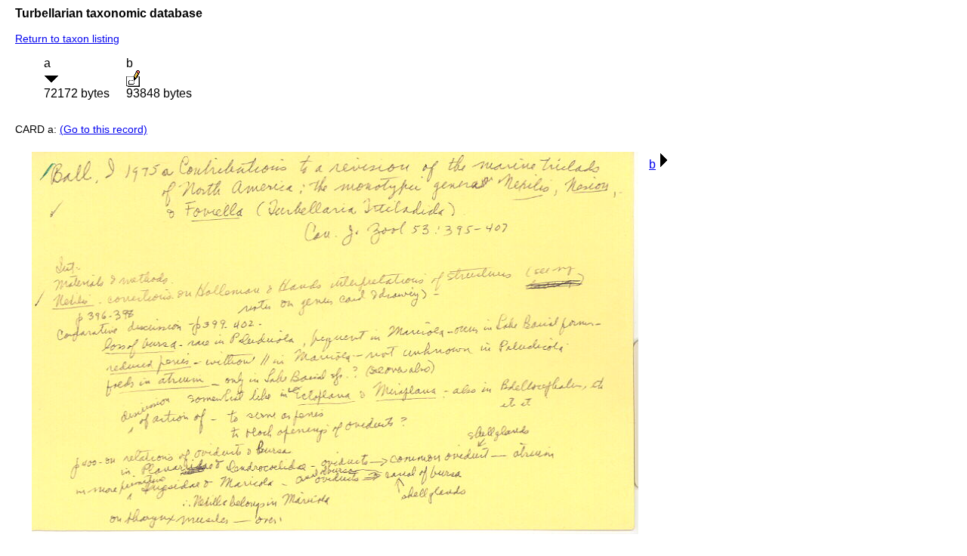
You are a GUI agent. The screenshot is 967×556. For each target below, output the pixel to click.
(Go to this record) (103, 129)
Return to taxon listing (67, 38)
